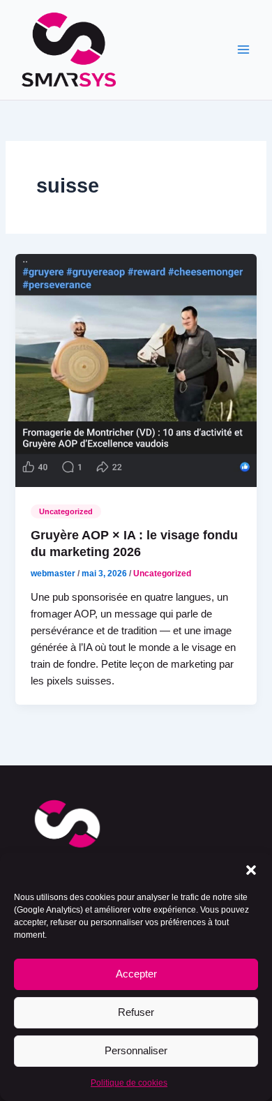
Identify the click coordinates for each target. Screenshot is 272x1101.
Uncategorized (66, 511)
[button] (251, 870)
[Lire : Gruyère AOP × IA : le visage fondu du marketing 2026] (135, 369)
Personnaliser (136, 1050)
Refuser (136, 1012)
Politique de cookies (129, 1083)
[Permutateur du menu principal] (243, 50)
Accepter (136, 974)
